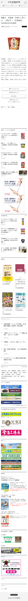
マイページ (14, 594)
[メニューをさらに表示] (2, 2)
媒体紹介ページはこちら (6, 417)
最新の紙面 (23, 5)
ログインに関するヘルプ (14, 101)
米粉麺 (19, 370)
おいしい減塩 (7, 374)
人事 (9, 370)
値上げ (24, 372)
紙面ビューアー (7, 5)
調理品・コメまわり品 (5, 26)
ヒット (20, 372)
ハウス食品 (18, 374)
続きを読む (14, 96)
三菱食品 (3, 372)
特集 (11, 372)
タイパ (15, 376)
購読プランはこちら (14, 88)
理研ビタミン (4, 378)
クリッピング (15, 5)
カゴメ (13, 374)
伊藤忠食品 (14, 370)
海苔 (7, 372)
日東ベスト (23, 376)
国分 (2, 374)
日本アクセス (4, 370)
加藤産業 (15, 372)
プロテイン (24, 370)
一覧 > (26, 130)
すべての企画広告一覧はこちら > (20, 405)
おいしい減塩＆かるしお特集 (7, 376)
